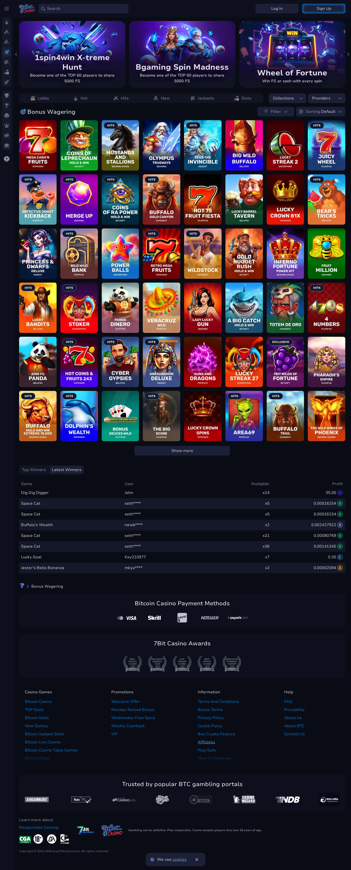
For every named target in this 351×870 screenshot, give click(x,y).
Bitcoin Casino (38, 701)
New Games (36, 726)
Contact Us (294, 734)
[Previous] (16, 54)
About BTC (294, 726)
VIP (114, 734)
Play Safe (207, 750)
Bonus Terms (210, 709)
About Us (293, 717)
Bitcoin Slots (37, 717)
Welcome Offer (125, 701)
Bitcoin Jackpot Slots (44, 734)
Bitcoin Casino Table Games (51, 750)
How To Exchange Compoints (214, 761)
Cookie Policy (210, 726)
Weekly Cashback (128, 726)
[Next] (348, 54)
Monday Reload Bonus (132, 709)
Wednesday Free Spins (133, 717)
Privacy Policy (211, 717)
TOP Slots (34, 709)
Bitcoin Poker (37, 758)
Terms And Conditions (218, 701)
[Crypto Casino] (22, 586)
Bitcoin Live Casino (42, 742)
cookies (179, 859)
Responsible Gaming (38, 827)
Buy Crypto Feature (216, 734)
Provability (294, 709)
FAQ (288, 701)
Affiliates (206, 742)
